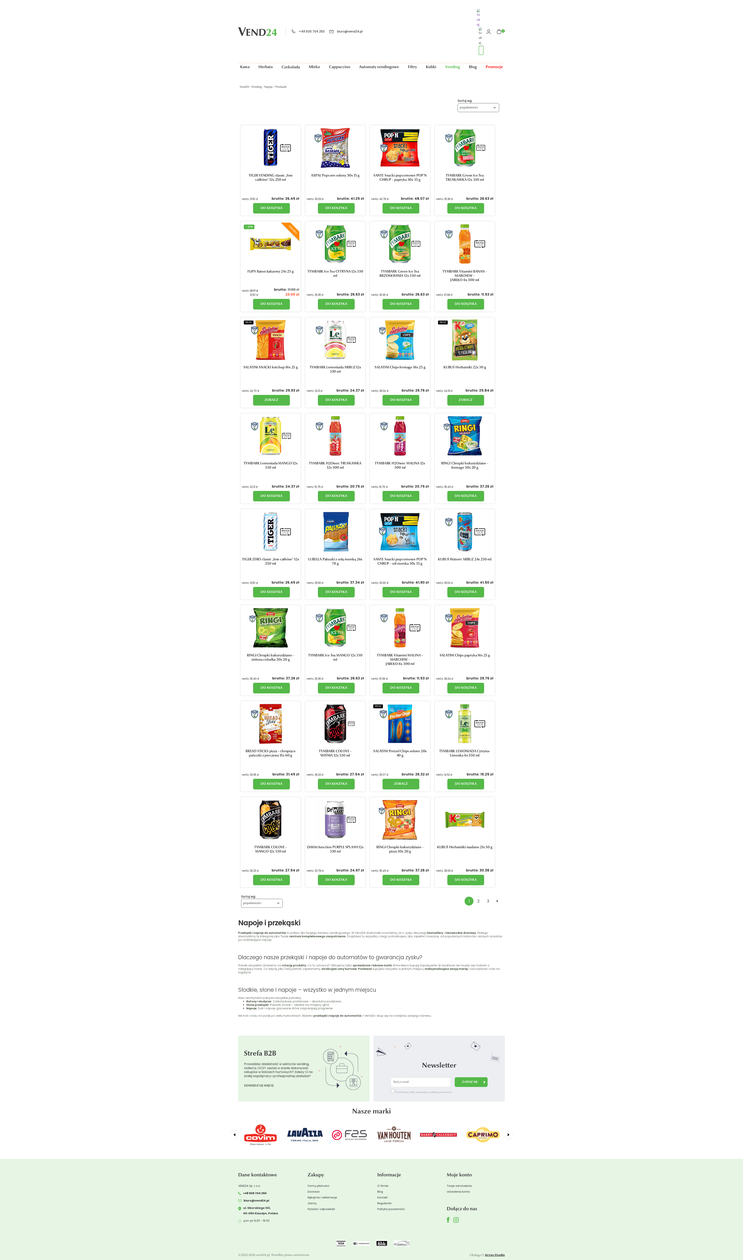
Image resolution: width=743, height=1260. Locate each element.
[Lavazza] (260, 1135)
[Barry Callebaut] (394, 1135)
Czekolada (291, 67)
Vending (452, 67)
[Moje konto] (489, 31)
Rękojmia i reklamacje (322, 1197)
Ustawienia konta (458, 1192)
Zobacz (271, 400)
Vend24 (244, 87)
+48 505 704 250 (312, 31)
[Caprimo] (438, 1135)
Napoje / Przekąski (275, 87)
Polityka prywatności (391, 1209)
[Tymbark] (483, 1135)
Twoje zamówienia (459, 1186)
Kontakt (382, 1197)
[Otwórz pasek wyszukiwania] (479, 18)
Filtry (412, 67)
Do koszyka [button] (271, 208)
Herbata (266, 67)
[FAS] (305, 1135)
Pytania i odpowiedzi (321, 1209)
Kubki (431, 67)
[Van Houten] (349, 1135)
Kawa (245, 67)
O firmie (382, 1186)
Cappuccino (339, 67)
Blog (473, 67)
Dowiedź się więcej (259, 1085)
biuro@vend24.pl (350, 31)
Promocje (494, 67)
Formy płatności (318, 1186)
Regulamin (384, 1203)
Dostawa (313, 1192)
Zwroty (312, 1203)
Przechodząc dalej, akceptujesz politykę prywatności (423, 1092)
